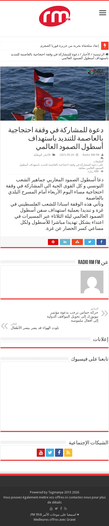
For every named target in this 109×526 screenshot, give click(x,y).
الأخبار (86, 54)
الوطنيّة (38, 155)
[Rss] (68, 453)
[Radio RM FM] (54, 15)
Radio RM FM (91, 155)
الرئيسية (99, 54)
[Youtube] (41, 453)
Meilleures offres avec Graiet (55, 519)
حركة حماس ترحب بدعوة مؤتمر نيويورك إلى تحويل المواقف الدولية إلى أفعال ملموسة (72, 314)
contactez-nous (80, 497)
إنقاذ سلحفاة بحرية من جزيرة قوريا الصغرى (69, 46)
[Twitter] (50, 453)
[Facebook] (59, 453)
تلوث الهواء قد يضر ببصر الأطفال (35, 326)
